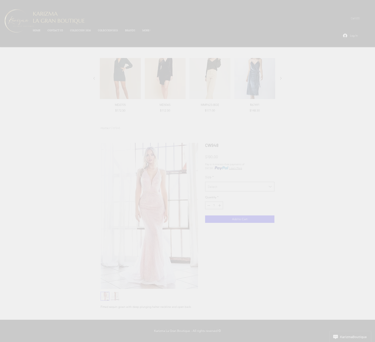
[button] (363, 12)
